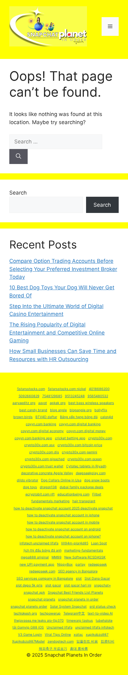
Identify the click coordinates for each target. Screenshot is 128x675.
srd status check (102, 607)
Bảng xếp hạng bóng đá (79, 417)
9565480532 (98, 396)
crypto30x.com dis (44, 452)
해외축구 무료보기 (53, 649)
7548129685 (52, 396)
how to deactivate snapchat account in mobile (63, 522)
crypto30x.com (100, 438)
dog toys (30, 487)
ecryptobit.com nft (40, 494)
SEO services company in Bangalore (44, 578)
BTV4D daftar (46, 417)
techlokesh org (25, 613)
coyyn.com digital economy (42, 431)
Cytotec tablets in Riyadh (86, 466)
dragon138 (48, 487)
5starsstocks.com (31, 389)
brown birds (23, 417)
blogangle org (81, 410)
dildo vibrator (27, 480)
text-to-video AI (100, 613)
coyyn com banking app (33, 438)
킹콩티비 (107, 641)
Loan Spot (99, 543)
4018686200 (99, 389)
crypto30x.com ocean (84, 459)
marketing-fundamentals (83, 550)
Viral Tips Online (58, 635)
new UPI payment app (37, 564)
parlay (80, 564)
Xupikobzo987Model (28, 641)
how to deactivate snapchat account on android (63, 529)
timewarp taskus (79, 621)
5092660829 (29, 396)
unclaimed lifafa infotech (94, 627)
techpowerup (50, 613)
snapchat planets (41, 599)
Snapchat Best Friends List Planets (75, 593)
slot (79, 578)
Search (18, 193)
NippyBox (65, 564)
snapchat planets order (29, 607)
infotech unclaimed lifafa (39, 543)
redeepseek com (42, 571)
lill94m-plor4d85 (74, 543)
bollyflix (100, 410)
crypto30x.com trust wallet (42, 466)
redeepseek (97, 564)
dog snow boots (97, 480)
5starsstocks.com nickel (67, 389)
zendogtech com (61, 641)
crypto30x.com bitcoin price (79, 445)
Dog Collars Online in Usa (61, 480)
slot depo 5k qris (29, 585)
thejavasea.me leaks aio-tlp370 (39, 621)
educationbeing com (73, 494)
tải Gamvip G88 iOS (28, 627)
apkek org (58, 403)
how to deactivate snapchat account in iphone (63, 515)
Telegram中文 (74, 613)
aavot (42, 403)
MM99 (57, 557)
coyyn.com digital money (86, 431)
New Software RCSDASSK (85, 557)
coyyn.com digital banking (80, 424)
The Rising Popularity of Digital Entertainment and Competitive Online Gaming (57, 332)
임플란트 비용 (87, 641)
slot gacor (53, 585)
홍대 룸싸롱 (79, 649)
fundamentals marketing (50, 501)
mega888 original (35, 557)
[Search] (18, 156)
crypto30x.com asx (39, 445)
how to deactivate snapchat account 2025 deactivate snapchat (63, 508)
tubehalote (104, 621)
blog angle (58, 410)
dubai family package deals (81, 487)
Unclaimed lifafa (59, 627)
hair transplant (83, 501)
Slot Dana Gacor (97, 578)
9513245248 (75, 396)
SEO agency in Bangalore (78, 571)
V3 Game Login (30, 635)
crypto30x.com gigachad (45, 459)
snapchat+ (102, 585)
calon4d (106, 417)
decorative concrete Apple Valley (47, 473)
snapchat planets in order (78, 599)
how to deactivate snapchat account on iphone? (63, 536)
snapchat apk (34, 593)
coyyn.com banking (41, 424)
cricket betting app (70, 438)
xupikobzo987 (97, 635)
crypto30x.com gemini (79, 452)
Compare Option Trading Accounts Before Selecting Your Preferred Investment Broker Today (63, 269)
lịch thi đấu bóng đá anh (43, 550)
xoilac (78, 635)
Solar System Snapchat (68, 607)
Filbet (96, 494)
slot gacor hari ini (77, 585)
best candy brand (33, 410)
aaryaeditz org (23, 403)
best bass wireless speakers (91, 403)
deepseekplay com (91, 473)
